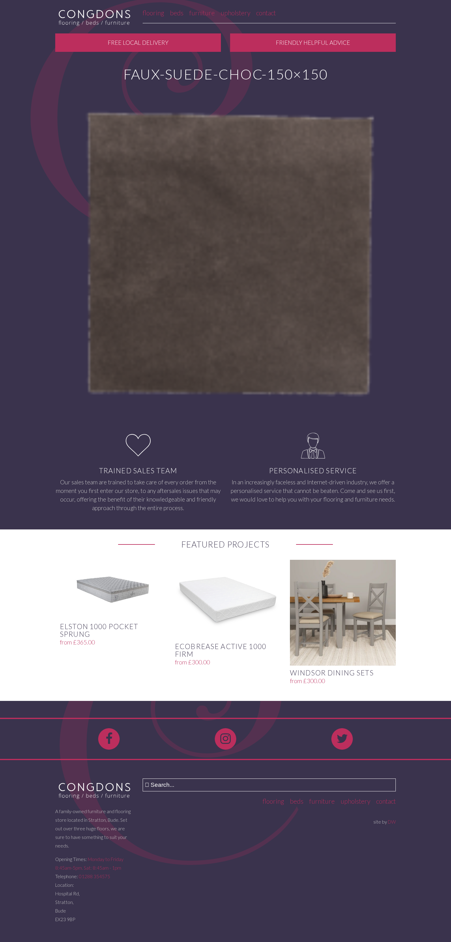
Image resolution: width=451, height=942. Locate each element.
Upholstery (235, 13)
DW (392, 822)
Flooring (153, 13)
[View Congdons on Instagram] (225, 739)
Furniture (202, 13)
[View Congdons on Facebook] (109, 739)
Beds (176, 13)
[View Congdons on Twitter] (342, 739)
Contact (266, 13)
